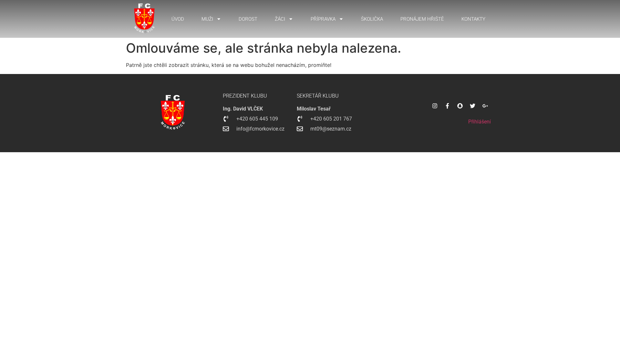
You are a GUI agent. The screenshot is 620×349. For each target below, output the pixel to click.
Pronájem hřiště (422, 19)
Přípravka (323, 19)
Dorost (248, 19)
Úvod (177, 19)
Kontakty (473, 19)
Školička (372, 19)
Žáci (280, 19)
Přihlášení (479, 122)
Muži (207, 19)
